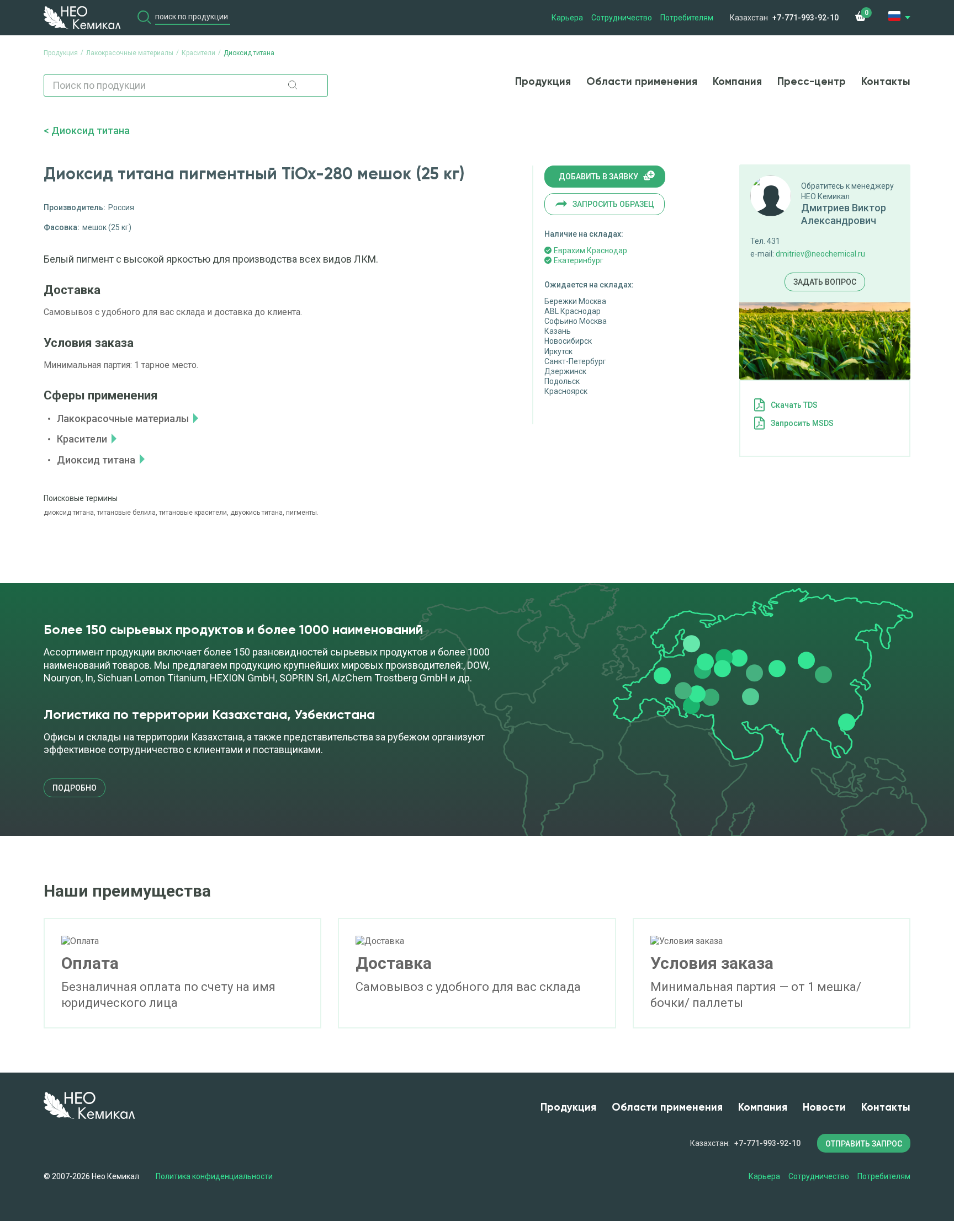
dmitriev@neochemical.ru (820, 253)
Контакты (885, 82)
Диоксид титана (90, 130)
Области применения (641, 82)
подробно (74, 787)
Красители (82, 439)
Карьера (567, 17)
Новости (824, 1107)
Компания (737, 82)
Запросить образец (613, 204)
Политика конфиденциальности (214, 1176)
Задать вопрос (824, 282)
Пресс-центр (811, 82)
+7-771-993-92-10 (805, 17)
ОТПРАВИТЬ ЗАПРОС (863, 1143)
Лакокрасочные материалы (123, 418)
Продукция (543, 82)
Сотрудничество (621, 17)
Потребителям (686, 17)
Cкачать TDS (794, 405)
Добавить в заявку (598, 176)
